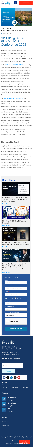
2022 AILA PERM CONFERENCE (13, 98)
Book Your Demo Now (16, 328)
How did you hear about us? (12, 312)
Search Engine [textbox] (10, 315)
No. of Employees (9, 306)
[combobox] (16, 315)
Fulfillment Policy (8, 443)
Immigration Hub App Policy (21, 443)
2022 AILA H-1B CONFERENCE (14, 65)
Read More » (6, 204)
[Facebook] (4, 377)
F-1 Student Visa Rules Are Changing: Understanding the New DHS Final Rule (15, 243)
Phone (7, 286)
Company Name (9, 301)
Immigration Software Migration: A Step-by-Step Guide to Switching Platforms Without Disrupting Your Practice (14, 267)
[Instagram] (15, 377)
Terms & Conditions (21, 441)
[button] (15, 2)
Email (7, 291)
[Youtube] (18, 377)
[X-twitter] (7, 377)
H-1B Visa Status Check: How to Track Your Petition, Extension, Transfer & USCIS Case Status (15, 199)
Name (7, 280)
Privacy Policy (10, 441)
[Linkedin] (11, 377)
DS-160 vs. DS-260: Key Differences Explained (14, 222)
